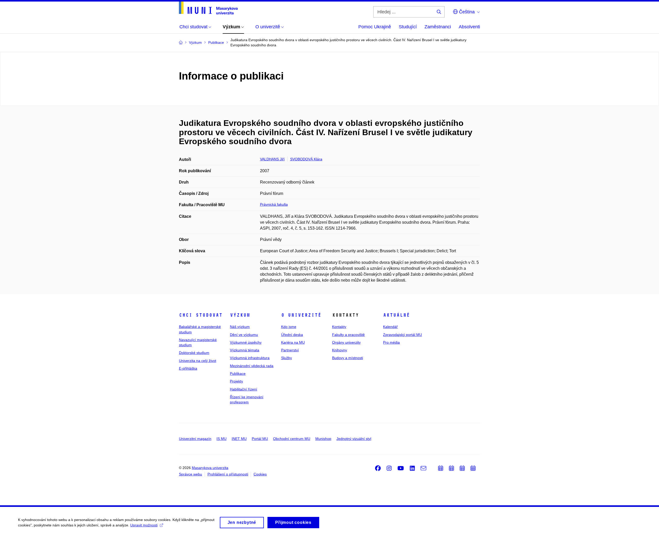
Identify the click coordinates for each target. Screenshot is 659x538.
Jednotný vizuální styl (353, 439)
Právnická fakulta (274, 204)
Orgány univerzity (346, 342)
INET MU (239, 439)
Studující (408, 26)
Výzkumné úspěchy (246, 342)
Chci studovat (200, 315)
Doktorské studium (194, 353)
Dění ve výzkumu (244, 335)
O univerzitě (301, 315)
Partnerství (290, 350)
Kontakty (339, 327)
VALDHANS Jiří (272, 159)
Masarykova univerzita (210, 468)
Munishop (323, 439)
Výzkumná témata (244, 350)
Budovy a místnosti (347, 358)
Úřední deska (292, 335)
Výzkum (240, 315)
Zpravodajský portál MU (402, 335)
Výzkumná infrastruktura (250, 358)
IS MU (221, 439)
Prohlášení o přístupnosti (227, 474)
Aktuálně (396, 315)
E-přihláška (188, 368)
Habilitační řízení (243, 389)
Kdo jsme (288, 327)
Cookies (260, 474)
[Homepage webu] (208, 8)
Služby (286, 358)
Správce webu (190, 474)
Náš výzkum (240, 327)
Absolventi (469, 26)
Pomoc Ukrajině (374, 26)
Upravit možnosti (144, 525)
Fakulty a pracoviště (348, 335)
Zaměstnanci (437, 26)
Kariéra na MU (293, 342)
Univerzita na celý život (197, 361)
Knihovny (339, 350)
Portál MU (260, 439)
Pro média (391, 342)
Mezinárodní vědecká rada (251, 366)
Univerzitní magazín (195, 439)
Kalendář (390, 327)
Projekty (236, 381)
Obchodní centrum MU (291, 439)
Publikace (238, 373)
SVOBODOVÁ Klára (306, 159)
